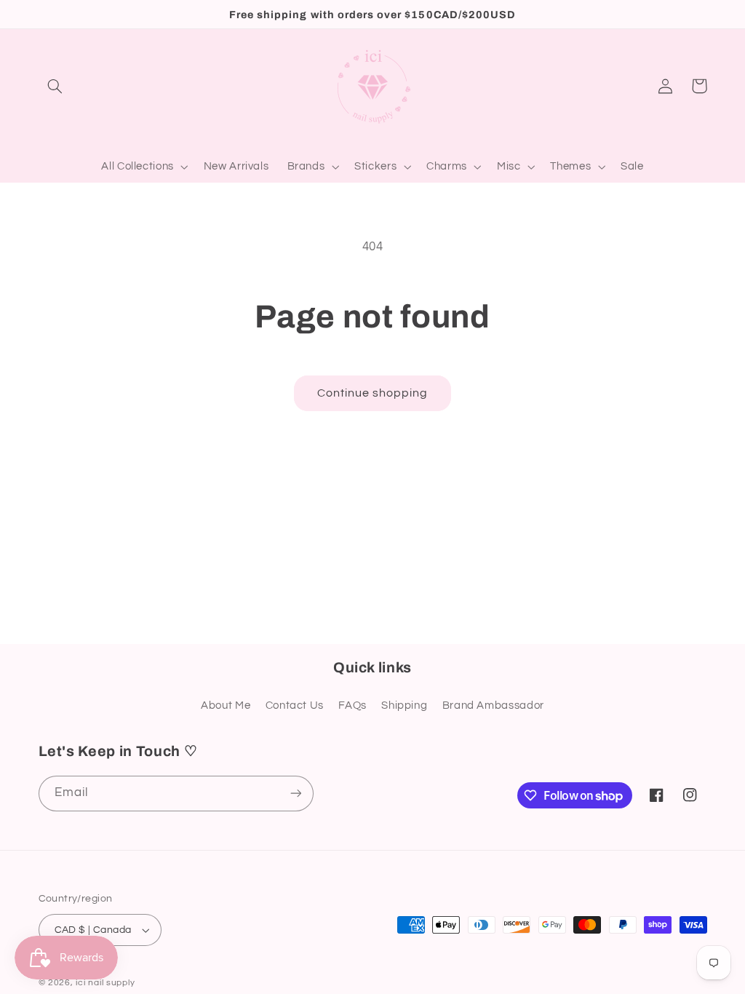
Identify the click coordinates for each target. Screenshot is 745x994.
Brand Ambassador (493, 705)
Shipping (404, 705)
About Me (225, 705)
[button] (55, 86)
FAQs (352, 705)
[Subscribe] (295, 793)
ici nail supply (105, 983)
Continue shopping (373, 393)
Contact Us (295, 705)
